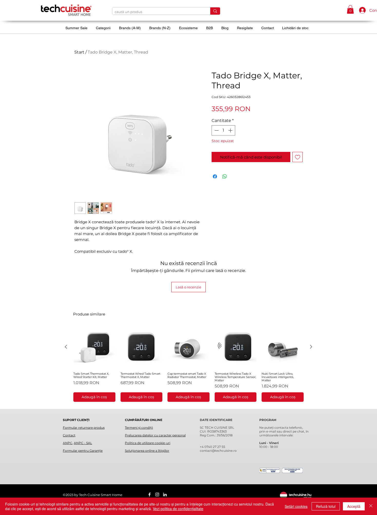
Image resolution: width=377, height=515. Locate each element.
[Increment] (230, 130)
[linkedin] (164, 494)
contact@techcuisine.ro (218, 451)
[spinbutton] (223, 130)
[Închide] (371, 506)
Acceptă (353, 506)
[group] (188, 364)
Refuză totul (325, 506)
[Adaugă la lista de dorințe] (297, 157)
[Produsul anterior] (66, 347)
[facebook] (149, 494)
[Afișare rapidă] (94, 347)
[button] (350, 9)
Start (79, 52)
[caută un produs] (215, 11)
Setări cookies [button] (296, 506)
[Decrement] (216, 130)
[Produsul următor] (311, 347)
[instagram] (157, 494)
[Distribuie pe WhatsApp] (225, 176)
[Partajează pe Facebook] (215, 176)
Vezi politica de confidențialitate (178, 508)
